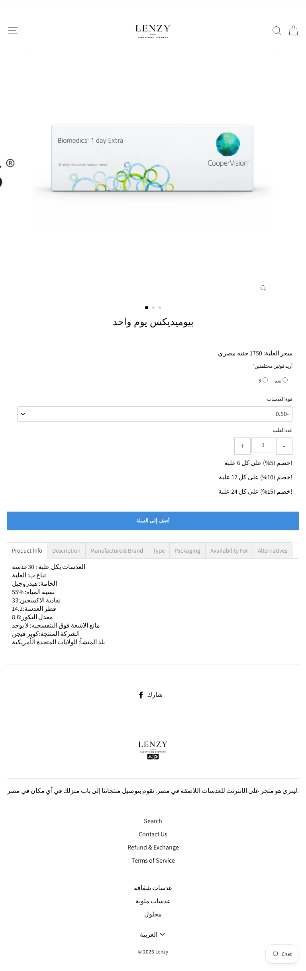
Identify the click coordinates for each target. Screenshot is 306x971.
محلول (153, 914)
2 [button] (154, 308)
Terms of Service (153, 860)
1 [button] (147, 308)
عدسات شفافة (153, 888)
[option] (153, 177)
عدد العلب (282, 430)
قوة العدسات (279, 399)
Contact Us (153, 834)
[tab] (27, 550)
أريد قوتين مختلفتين (273, 366)
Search (153, 821)
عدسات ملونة (153, 901)
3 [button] (161, 308)
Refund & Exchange (153, 847)
